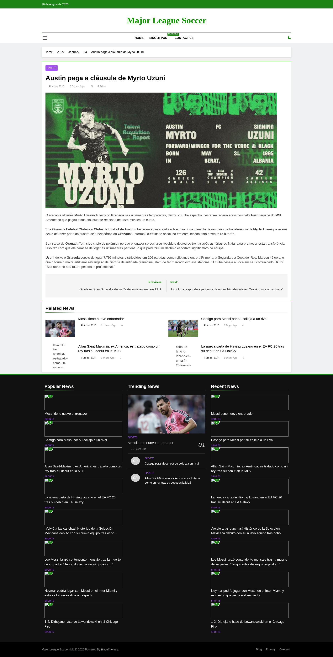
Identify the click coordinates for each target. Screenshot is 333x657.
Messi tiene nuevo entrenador (101, 319)
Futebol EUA (56, 86)
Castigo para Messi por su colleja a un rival (234, 319)
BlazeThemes (109, 649)
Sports (51, 68)
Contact (284, 649)
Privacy (271, 649)
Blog (259, 649)
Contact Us (184, 37)
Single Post (160, 36)
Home (139, 37)
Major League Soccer (166, 20)
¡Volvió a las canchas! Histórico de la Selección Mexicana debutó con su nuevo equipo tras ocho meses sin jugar (79, 533)
